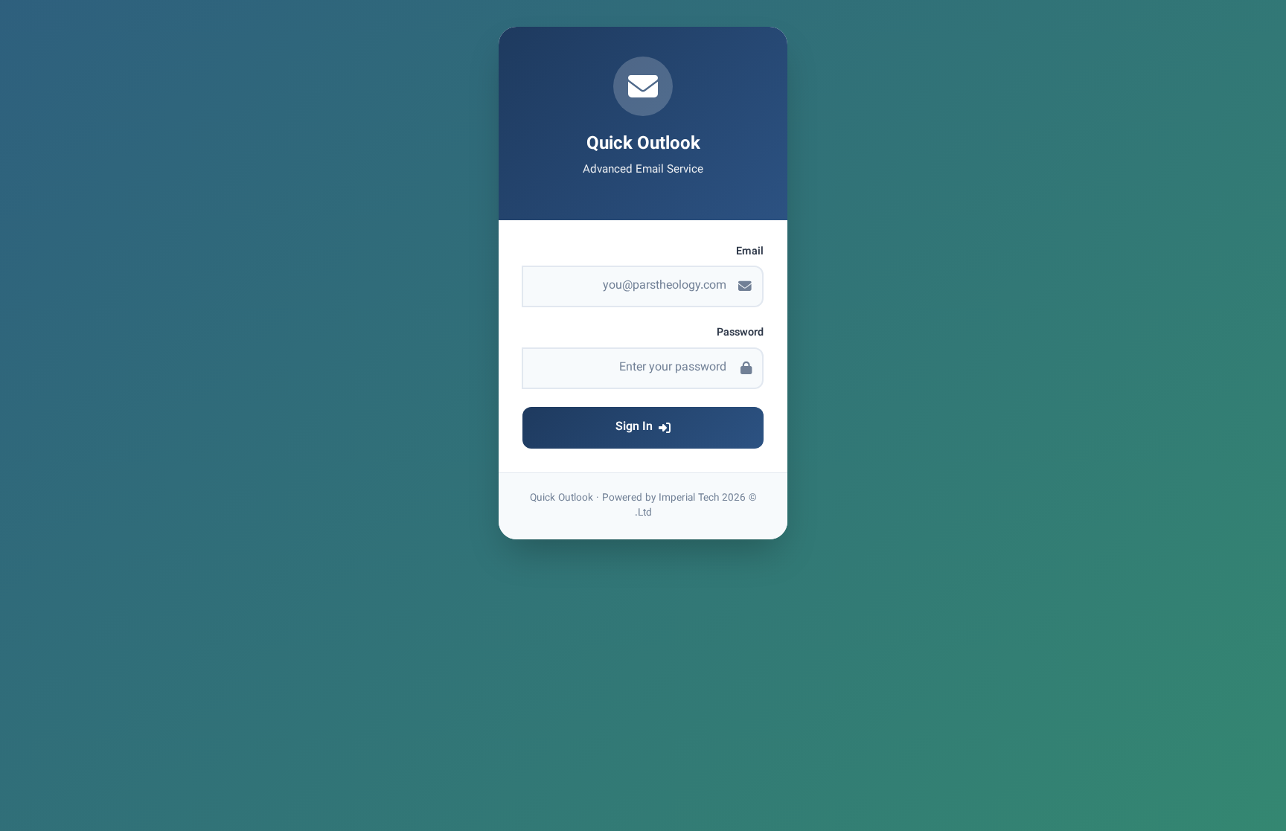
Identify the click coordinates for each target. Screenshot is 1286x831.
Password (740, 333)
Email (750, 252)
